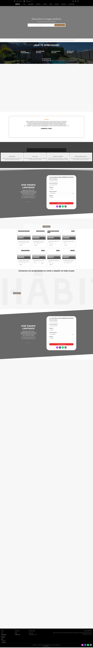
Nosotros (45, 4)
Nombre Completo (53, 178)
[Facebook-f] (60, 206)
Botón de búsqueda (59, 25)
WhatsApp (31, 632)
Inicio (24, 4)
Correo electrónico (53, 183)
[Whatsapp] (63, 206)
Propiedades (30, 4)
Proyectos (38, 4)
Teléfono (51, 187)
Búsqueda (63, 4)
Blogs (51, 4)
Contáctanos (46, 59)
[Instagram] (57, 206)
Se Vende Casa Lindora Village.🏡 (55, 260)
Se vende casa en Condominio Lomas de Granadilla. (29, 241)
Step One (48, 646)
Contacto (57, 4)
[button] (73, 1)
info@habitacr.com (33, 634)
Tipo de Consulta (53, 191)
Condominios (71, 4)
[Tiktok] (65, 206)
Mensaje (51, 195)
